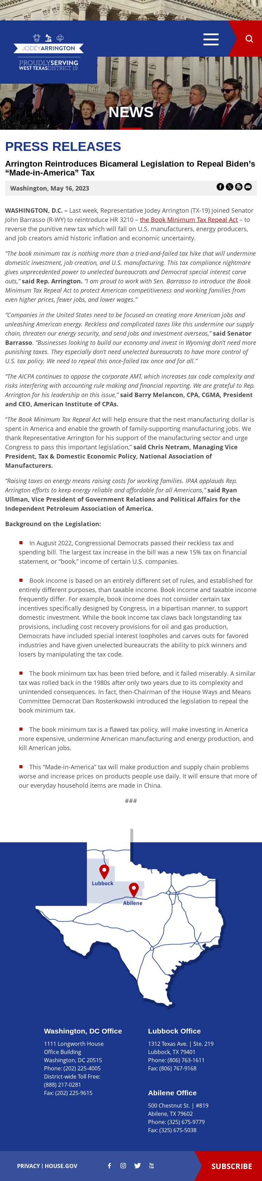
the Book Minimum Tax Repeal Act (189, 219)
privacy (28, 1166)
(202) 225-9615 (73, 1093)
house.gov (61, 1166)
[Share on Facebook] (220, 188)
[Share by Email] (248, 188)
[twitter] (137, 1165)
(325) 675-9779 (186, 1122)
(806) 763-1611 (186, 1060)
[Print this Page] (239, 188)
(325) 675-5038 (177, 1130)
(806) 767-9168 (177, 1068)
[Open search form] (249, 38)
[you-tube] (151, 1165)
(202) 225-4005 (82, 1068)
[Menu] (211, 40)
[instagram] (123, 1165)
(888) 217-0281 (62, 1084)
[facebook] (109, 1165)
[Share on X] (229, 188)
